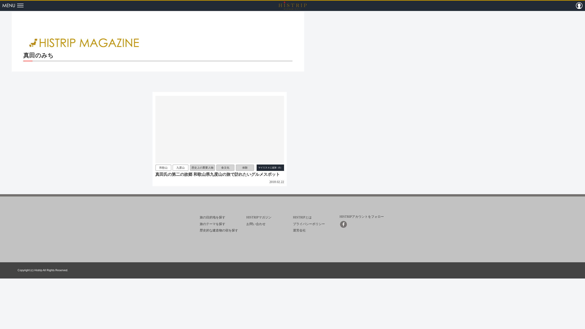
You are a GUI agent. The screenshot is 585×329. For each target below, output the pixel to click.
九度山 (180, 167)
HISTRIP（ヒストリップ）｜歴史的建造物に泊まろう (293, 5)
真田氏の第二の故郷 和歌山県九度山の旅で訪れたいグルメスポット (217, 174)
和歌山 (163, 167)
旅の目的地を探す (212, 217)
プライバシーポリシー (309, 224)
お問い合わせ (256, 224)
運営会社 (299, 230)
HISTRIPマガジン (258, 217)
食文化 (225, 167)
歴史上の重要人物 (202, 167)
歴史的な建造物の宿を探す (219, 230)
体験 (245, 167)
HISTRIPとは (302, 217)
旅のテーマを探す (212, 224)
